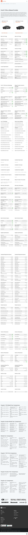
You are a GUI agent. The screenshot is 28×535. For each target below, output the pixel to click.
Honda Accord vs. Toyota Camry (5, 486)
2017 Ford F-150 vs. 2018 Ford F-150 (5, 407)
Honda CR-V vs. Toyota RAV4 (13, 489)
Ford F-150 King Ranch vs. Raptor (22, 461)
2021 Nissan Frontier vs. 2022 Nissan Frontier (4, 425)
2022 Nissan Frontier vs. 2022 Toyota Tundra (13, 425)
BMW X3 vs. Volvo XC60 (22, 487)
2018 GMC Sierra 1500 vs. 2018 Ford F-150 (13, 416)
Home (1, 3)
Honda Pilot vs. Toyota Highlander (4, 484)
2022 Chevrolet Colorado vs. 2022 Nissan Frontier (13, 431)
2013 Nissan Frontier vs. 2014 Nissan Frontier (13, 429)
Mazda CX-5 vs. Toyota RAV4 (22, 482)
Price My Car (15, 513)
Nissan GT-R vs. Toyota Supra (13, 484)
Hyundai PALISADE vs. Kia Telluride (22, 484)
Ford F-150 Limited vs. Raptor (13, 465)
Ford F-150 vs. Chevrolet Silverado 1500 (22, 438)
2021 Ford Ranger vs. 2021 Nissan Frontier (13, 427)
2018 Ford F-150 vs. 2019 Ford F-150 (5, 415)
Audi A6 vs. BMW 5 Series (22, 486)
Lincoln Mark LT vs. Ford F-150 (22, 447)
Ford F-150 (4, 3)
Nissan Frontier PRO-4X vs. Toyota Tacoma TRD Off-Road (14, 474)
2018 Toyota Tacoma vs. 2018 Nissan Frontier (22, 427)
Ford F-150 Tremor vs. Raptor (4, 461)
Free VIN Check (2, 512)
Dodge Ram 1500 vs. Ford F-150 (5, 445)
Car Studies (15, 511)
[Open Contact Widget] (27, 534)
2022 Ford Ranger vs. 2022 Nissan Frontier (13, 423)
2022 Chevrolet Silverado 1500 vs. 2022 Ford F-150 (13, 407)
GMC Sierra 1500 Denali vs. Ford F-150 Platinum (23, 463)
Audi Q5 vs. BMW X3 (3, 489)
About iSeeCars (2, 518)
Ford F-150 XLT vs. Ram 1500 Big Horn (14, 459)
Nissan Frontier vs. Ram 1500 (22, 440)
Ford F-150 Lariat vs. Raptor (13, 462)
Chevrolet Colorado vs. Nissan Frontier (13, 443)
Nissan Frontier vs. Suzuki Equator (13, 448)
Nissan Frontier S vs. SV (4, 474)
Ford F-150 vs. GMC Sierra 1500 (14, 439)
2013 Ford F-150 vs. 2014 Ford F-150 (23, 411)
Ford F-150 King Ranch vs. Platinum (4, 460)
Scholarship (2, 520)
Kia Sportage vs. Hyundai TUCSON (4, 482)
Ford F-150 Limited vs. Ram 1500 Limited (14, 461)
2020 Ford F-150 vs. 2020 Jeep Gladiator (22, 413)
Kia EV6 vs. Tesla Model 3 (22, 492)
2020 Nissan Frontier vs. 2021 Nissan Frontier (4, 429)
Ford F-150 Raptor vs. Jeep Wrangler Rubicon (13, 457)
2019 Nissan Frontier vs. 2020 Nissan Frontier (4, 431)
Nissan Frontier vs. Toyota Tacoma (4, 438)
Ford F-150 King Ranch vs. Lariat (5, 464)
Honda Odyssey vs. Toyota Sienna (4, 492)
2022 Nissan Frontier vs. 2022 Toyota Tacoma (4, 427)
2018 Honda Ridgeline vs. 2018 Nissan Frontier (22, 423)
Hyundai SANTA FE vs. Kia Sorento (13, 482)
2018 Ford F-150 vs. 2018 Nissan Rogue (14, 411)
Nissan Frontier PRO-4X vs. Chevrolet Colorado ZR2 (22, 474)
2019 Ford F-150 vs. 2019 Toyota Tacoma (14, 413)
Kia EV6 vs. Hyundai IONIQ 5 (4, 490)
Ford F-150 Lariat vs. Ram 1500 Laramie (14, 455)
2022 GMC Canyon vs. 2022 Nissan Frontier (22, 425)
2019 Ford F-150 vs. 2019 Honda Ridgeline (23, 415)
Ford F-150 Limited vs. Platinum (5, 457)
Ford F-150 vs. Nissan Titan (4, 446)
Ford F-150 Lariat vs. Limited (13, 466)
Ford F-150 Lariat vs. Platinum (4, 458)
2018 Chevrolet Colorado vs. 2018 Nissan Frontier (22, 429)
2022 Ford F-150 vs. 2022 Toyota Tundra (5, 413)
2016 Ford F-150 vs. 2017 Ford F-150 (5, 416)
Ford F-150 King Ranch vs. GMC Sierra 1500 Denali (23, 467)
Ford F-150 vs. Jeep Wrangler (22, 439)
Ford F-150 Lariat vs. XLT (4, 456)
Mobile (1, 513)
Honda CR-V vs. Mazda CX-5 (13, 485)
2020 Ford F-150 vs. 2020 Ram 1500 (22, 407)
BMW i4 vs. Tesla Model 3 (13, 488)
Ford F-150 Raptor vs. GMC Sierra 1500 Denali (22, 465)
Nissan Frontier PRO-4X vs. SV (4, 473)
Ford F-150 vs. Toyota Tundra (4, 439)
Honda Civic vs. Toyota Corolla (5, 487)
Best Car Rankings (16, 512)
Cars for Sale (2, 511)
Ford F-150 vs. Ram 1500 (4, 440)
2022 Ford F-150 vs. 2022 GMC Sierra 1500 (22, 409)
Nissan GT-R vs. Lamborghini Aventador (22, 489)
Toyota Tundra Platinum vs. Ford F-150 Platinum (22, 455)
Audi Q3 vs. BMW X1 (12, 490)
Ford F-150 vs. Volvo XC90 (22, 446)
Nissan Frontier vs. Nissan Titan (14, 440)
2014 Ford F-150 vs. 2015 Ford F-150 (5, 411)
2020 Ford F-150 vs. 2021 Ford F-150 (5, 409)
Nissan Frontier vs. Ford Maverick (13, 445)
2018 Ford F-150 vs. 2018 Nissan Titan (14, 415)
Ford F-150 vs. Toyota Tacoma (5, 444)
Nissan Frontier (7, 3)
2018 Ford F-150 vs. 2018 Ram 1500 (13, 409)
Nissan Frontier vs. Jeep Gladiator (22, 444)
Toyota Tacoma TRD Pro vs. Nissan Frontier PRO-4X (13, 476)
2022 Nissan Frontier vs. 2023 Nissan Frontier (4, 423)
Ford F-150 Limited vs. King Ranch (22, 459)
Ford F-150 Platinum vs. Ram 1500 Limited (13, 464)
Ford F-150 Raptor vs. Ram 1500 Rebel (5, 463)
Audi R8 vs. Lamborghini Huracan (22, 491)
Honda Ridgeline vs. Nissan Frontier (13, 438)
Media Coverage (3, 519)
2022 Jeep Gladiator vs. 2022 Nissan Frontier (22, 431)
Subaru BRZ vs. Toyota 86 (4, 488)
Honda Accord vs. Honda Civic (22, 485)
